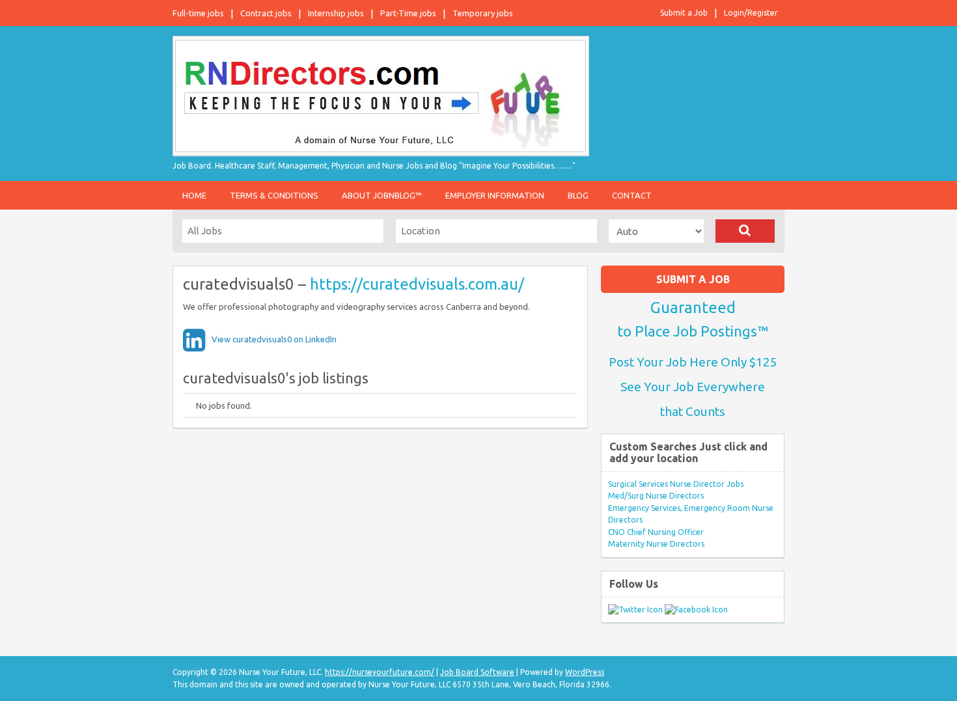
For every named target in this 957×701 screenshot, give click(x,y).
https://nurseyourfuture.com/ (379, 672)
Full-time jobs (198, 13)
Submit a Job (684, 12)
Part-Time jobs (408, 13)
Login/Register (751, 12)
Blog (578, 195)
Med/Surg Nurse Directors (656, 495)
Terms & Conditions (274, 195)
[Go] (745, 231)
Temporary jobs (482, 13)
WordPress (584, 672)
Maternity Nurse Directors (656, 544)
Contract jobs (266, 13)
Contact (632, 195)
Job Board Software (477, 672)
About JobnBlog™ (382, 195)
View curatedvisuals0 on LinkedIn (274, 339)
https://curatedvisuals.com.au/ (417, 284)
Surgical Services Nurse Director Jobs (675, 484)
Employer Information (494, 195)
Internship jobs (336, 13)
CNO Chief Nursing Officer (656, 532)
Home (194, 195)
